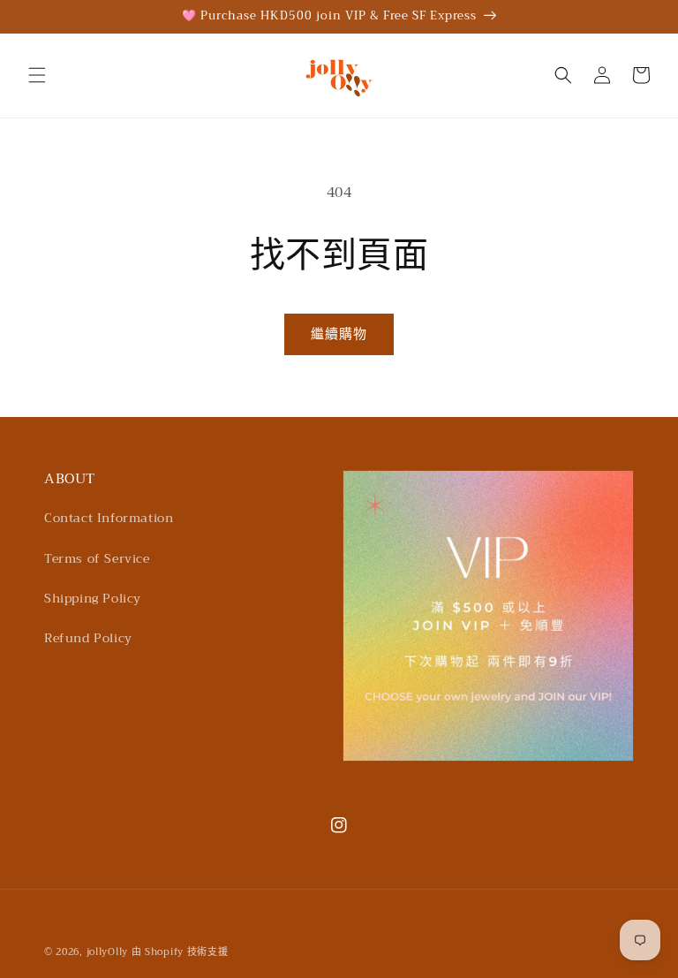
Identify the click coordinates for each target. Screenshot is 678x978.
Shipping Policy (92, 598)
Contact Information (108, 517)
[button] (37, 75)
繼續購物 (339, 333)
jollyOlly (107, 952)
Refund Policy (88, 637)
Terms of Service (97, 558)
